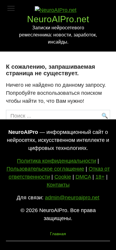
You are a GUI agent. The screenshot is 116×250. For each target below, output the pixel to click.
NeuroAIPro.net (58, 19)
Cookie (62, 177)
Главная (58, 233)
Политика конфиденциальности (56, 161)
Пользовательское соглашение (45, 169)
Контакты (58, 185)
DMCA (83, 177)
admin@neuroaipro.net (72, 198)
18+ (100, 177)
